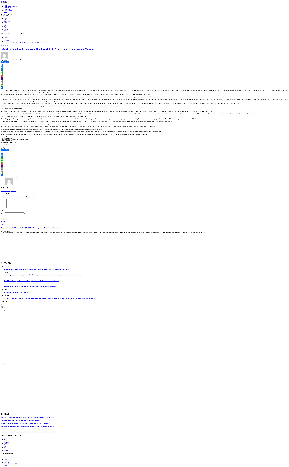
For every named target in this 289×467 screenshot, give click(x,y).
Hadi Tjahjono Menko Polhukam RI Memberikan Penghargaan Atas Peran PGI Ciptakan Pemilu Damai (36, 269)
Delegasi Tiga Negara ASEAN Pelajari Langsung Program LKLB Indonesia (20, 420)
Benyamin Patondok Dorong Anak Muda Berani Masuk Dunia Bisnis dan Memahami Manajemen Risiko (27, 417)
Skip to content (4, 1)
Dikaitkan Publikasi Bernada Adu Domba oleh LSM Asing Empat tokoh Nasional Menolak (47, 49)
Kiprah (5, 224)
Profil (5, 447)
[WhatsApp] (144, 72)
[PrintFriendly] (144, 85)
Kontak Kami (7, 462)
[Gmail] (144, 76)
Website (2, 216)
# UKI (5, 5)
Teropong (6, 450)
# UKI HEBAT (7, 8)
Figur (5, 439)
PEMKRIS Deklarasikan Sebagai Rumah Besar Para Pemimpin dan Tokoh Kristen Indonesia (25, 423)
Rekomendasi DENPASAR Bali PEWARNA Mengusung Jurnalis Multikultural (31, 228)
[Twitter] (144, 67)
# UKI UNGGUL (8, 9)
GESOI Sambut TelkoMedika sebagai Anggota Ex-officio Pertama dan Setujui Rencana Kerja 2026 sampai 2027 (29, 432)
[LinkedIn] (144, 69)
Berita (2, 224)
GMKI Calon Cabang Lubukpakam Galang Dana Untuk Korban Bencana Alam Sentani (31, 281)
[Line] (144, 74)
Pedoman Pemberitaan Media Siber (12, 463)
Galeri (5, 440)
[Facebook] (144, 65)
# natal (5, 12)
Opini (5, 446)
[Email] (144, 81)
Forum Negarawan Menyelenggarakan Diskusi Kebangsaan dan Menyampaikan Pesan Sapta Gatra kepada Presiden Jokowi (42, 275)
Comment (3, 207)
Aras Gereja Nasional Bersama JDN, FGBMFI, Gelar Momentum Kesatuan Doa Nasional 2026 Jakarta (27, 426)
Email (2, 213)
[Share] (144, 87)
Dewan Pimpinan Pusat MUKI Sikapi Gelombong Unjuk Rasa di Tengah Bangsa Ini (30, 286)
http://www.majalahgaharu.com (8, 191)
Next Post (3, 222)
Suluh (5, 449)
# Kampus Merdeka (8, 10)
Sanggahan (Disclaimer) (9, 465)
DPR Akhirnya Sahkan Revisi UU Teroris (16, 292)
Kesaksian (6, 442)
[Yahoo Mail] (144, 78)
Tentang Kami (7, 461)
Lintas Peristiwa (4, 45)
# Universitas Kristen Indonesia (11, 6)
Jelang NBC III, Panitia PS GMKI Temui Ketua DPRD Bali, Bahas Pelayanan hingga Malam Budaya (27, 429)
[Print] (144, 83)
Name (2, 210)
